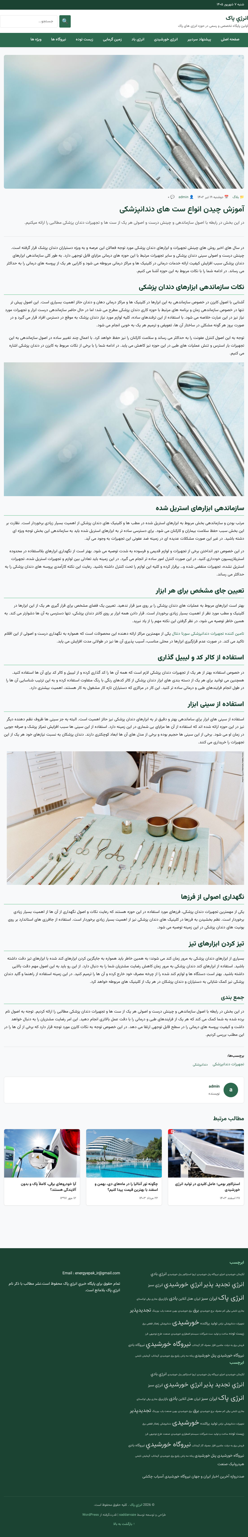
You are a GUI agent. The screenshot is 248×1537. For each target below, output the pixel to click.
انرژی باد (138, 40)
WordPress (90, 1514)
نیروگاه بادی (136, 1345)
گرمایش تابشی (142, 1356)
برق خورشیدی (185, 1311)
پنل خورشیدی (205, 1355)
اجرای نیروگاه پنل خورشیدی (211, 1274)
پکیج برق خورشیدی (169, 1356)
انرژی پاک (231, 1298)
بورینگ (155, 1311)
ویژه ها (36, 40)
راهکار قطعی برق (150, 1324)
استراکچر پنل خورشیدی (179, 1274)
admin (183, 197)
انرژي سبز (155, 1285)
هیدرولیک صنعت (230, 1464)
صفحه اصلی (230, 40)
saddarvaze (127, 1514)
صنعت (166, 1334)
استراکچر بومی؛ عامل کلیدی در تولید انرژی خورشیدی (207, 1187)
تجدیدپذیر (140, 1310)
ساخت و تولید (221, 1334)
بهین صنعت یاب (168, 1311)
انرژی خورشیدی (166, 40)
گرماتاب (155, 1356)
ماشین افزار (217, 1345)
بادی (173, 1298)
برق (196, 1310)
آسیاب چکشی (153, 1477)
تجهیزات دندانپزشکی (228, 1064)
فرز (146, 1334)
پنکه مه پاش (187, 1356)
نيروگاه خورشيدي (168, 1344)
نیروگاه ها (58, 40)
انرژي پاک (237, 18)
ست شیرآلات (206, 1334)
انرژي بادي (159, 1274)
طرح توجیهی (155, 1334)
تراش (220, 1324)
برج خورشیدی (207, 1311)
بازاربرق (163, 1299)
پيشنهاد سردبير (199, 40)
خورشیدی (185, 1322)
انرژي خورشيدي (183, 1285)
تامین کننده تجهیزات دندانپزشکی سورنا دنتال (208, 634)
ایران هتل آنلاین (189, 1299)
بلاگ (235, 197)
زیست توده (84, 40)
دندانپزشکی (200, 1064)
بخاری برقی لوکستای (147, 1299)
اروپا (194, 1274)
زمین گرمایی (112, 40)
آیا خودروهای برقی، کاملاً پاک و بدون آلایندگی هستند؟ (48, 1187)
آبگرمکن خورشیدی (235, 1274)
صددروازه (237, 1477)
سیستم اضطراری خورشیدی (185, 1334)
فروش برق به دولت (234, 1345)
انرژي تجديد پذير (223, 1285)
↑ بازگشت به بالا (124, 1524)
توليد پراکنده (208, 1323)
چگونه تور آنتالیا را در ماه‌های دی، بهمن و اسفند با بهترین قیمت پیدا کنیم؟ (126, 1187)
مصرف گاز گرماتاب (201, 1345)
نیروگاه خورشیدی (230, 1355)
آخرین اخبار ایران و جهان (210, 1477)
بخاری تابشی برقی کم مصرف (229, 1311)
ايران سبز (209, 1298)
